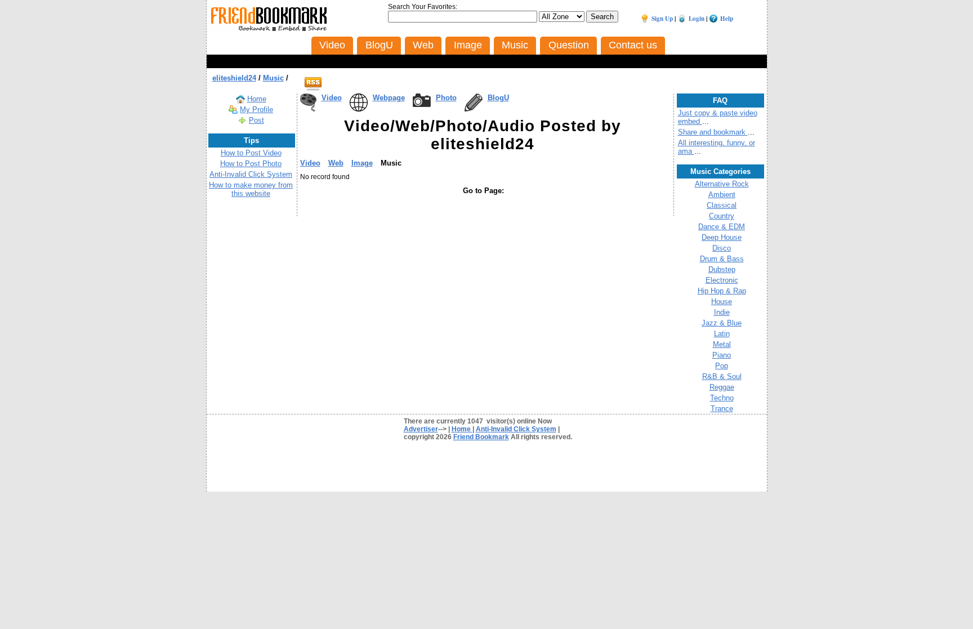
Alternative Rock (722, 184)
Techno (722, 398)
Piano (721, 355)
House (721, 301)
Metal (722, 344)
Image (362, 163)
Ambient (721, 194)
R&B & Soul (722, 376)
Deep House (722, 237)
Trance (722, 408)
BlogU (498, 97)
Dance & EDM (721, 226)
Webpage (389, 97)
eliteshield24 (234, 78)
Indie (722, 312)
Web (335, 163)
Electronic (722, 280)
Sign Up (662, 18)
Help (726, 18)
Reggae (721, 387)
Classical (722, 205)
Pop (721, 366)
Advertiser (421, 429)
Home (256, 99)
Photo (446, 97)
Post (256, 120)
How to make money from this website (251, 189)
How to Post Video (251, 153)
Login (696, 18)
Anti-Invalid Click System (250, 174)
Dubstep (721, 269)
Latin (722, 333)
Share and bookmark (713, 132)
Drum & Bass (722, 259)
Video (332, 97)
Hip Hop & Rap (722, 291)
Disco (721, 248)
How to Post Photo (251, 163)
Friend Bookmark (481, 437)
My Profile (256, 109)
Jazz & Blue (722, 323)
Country (721, 216)
